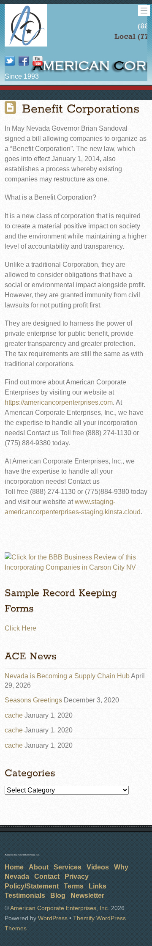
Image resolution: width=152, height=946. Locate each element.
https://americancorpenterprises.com (59, 402)
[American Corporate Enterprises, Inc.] (26, 43)
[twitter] (10, 61)
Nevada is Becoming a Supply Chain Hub (67, 676)
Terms (74, 886)
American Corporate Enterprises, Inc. (59, 908)
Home (14, 867)
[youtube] (38, 61)
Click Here (20, 628)
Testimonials (25, 895)
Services (67, 867)
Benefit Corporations (80, 109)
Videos (98, 867)
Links (97, 886)
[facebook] (24, 61)
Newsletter (87, 895)
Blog (57, 895)
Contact (47, 876)
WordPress (53, 918)
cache (14, 715)
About (39, 867)
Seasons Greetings (33, 700)
